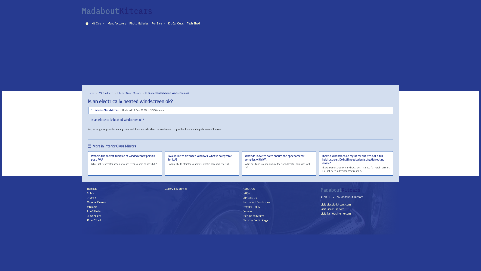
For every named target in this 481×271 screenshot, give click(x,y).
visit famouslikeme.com (336, 213)
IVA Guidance (106, 93)
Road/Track (94, 220)
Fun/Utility (94, 211)
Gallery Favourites (176, 188)
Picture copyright (254, 215)
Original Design (96, 202)
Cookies (248, 211)
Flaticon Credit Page (255, 220)
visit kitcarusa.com (332, 209)
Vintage (92, 206)
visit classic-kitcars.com (336, 204)
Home (91, 93)
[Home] (87, 23)
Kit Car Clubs (176, 23)
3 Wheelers (94, 215)
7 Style (91, 197)
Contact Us (250, 197)
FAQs (246, 193)
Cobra (90, 193)
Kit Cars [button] (97, 23)
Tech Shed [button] (193, 23)
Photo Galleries (139, 23)
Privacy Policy (251, 206)
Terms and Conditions (256, 202)
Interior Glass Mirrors (129, 93)
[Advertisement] (240, 56)
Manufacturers (116, 23)
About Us (249, 188)
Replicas (92, 188)
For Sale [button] (157, 23)
